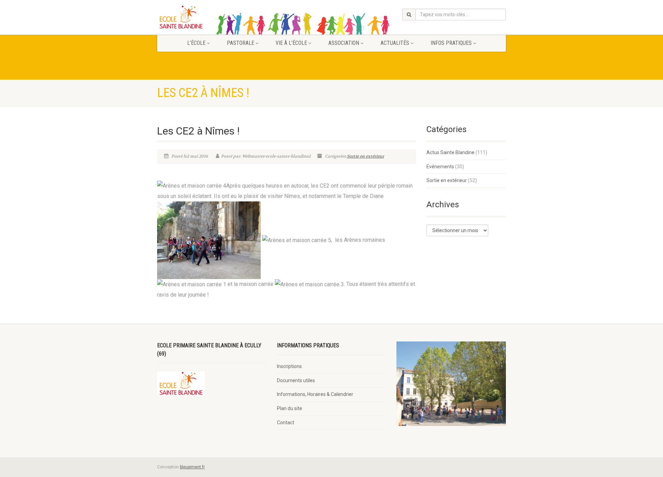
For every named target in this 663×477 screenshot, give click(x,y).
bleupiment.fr (192, 467)
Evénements (440, 166)
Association (343, 43)
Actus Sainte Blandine (450, 152)
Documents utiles (296, 380)
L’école (196, 43)
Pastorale (240, 43)
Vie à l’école (291, 43)
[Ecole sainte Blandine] (212, 17)
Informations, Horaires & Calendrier (315, 394)
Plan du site (289, 408)
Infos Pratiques (451, 43)
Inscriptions (289, 366)
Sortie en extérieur (365, 156)
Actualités (395, 43)
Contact (285, 422)
